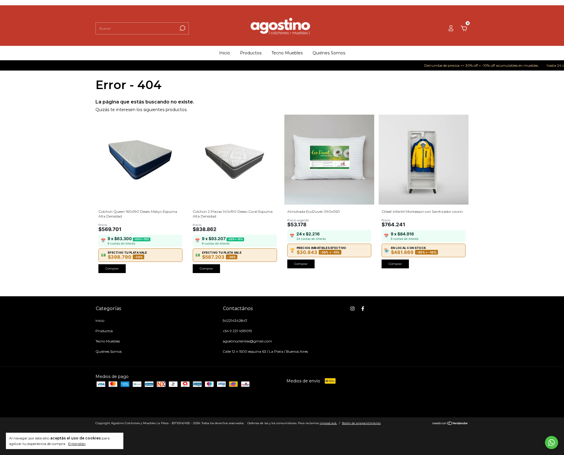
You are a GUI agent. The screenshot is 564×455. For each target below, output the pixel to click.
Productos (250, 53)
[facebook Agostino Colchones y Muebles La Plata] (362, 308)
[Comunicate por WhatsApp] (551, 442)
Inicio (224, 53)
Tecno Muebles (287, 53)
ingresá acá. (328, 423)
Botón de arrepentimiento (361, 423)
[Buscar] (182, 28)
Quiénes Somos (329, 53)
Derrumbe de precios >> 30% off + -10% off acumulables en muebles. (472, 65)
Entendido (76, 443)
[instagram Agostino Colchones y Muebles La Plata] (352, 308)
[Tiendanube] (450, 423)
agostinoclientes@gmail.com (247, 341)
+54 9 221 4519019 (237, 331)
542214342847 (235, 320)
